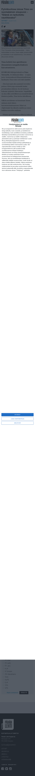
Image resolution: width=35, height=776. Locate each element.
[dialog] (17, 388)
